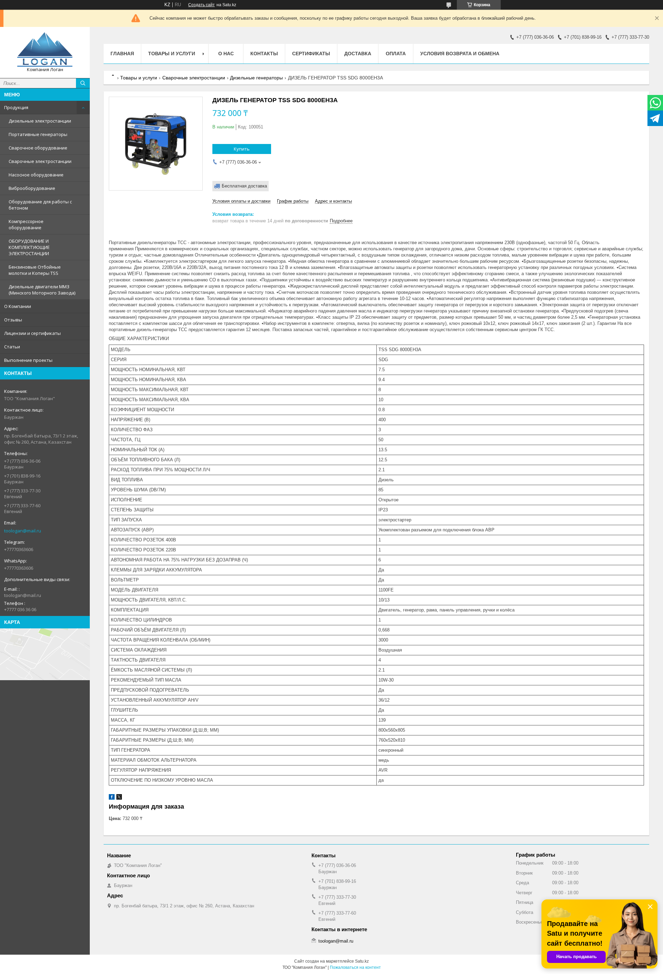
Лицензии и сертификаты (32, 333)
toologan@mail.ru (22, 531)
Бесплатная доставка (244, 186)
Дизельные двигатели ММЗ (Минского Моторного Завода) (42, 289)
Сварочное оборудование (38, 148)
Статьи (12, 347)
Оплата (396, 53)
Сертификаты (311, 53)
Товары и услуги (171, 53)
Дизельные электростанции (40, 121)
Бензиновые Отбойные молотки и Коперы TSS (35, 270)
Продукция (16, 107)
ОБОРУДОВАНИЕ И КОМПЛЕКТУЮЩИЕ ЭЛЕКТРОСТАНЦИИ (29, 247)
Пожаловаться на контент (355, 967)
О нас (226, 53)
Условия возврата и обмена (459, 53)
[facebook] (112, 798)
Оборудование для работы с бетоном (40, 205)
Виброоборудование (32, 188)
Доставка (357, 53)
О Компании (17, 306)
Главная (122, 53)
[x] (119, 798)
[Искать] (83, 83)
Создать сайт (201, 4)
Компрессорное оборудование (26, 224)
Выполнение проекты (28, 360)
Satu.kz (362, 961)
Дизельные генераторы (256, 77)
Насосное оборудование (36, 175)
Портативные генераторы (38, 134)
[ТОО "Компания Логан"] (45, 49)
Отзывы (13, 320)
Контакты (264, 53)
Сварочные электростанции (40, 161)
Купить (242, 149)
